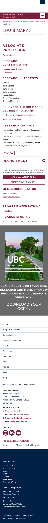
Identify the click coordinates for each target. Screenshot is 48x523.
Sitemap (19, 445)
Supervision (7, 351)
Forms (5, 362)
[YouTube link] (18, 433)
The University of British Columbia (18, 5)
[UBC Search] (42, 3)
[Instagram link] (5, 433)
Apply (5, 377)
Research (36, 445)
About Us (6, 372)
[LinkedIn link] (12, 433)
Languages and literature (13, 69)
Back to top (8, 445)
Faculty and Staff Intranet (16, 422)
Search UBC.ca (9, 482)
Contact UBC (8, 465)
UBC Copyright (8, 518)
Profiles (27, 445)
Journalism (7, 211)
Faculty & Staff (39, 170)
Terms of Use (28, 515)
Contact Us (7, 403)
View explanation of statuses (11, 196)
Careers (6, 476)
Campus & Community (12, 340)
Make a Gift (7, 479)
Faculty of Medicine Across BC (15, 507)
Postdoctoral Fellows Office (17, 414)
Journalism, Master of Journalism (20, 115)
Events (5, 474)
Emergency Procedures (11, 515)
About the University (11, 468)
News (5, 471)
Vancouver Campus (11, 491)
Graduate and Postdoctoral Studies (24, 385)
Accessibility (21, 518)
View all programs (13, 120)
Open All (8, 153)
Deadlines (7, 356)
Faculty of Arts (9, 55)
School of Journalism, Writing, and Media (20, 221)
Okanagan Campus (11, 494)
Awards (6, 346)
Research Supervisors (36, 21)
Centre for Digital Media (12, 504)
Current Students (9, 335)
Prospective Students (21, 21)
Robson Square (9, 501)
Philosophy (7, 72)
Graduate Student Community (18, 418)
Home (5, 324)
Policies (6, 367)
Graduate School (8, 21)
